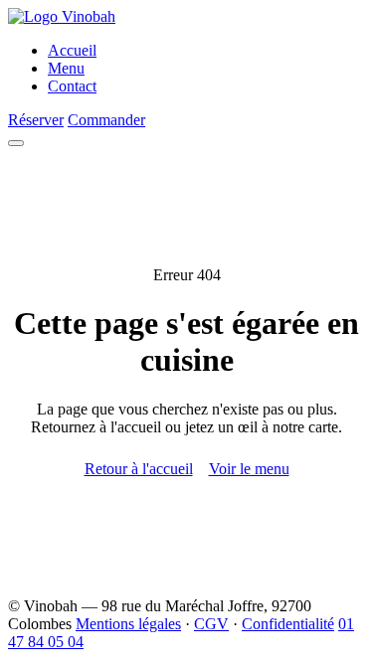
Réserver (36, 119)
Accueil (72, 50)
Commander (106, 119)
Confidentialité (288, 623)
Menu (66, 68)
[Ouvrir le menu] (16, 143)
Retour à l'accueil (139, 468)
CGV (211, 623)
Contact (72, 86)
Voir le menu (249, 468)
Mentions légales (128, 623)
